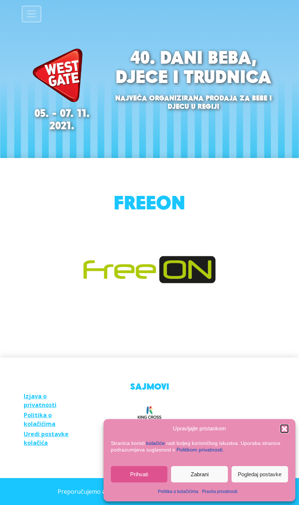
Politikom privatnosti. (200, 450)
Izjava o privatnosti (40, 400)
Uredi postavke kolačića (46, 438)
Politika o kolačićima (178, 491)
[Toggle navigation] (31, 14)
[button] (284, 428)
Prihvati (139, 474)
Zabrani (200, 474)
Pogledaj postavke (259, 474)
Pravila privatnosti (219, 491)
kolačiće (155, 443)
